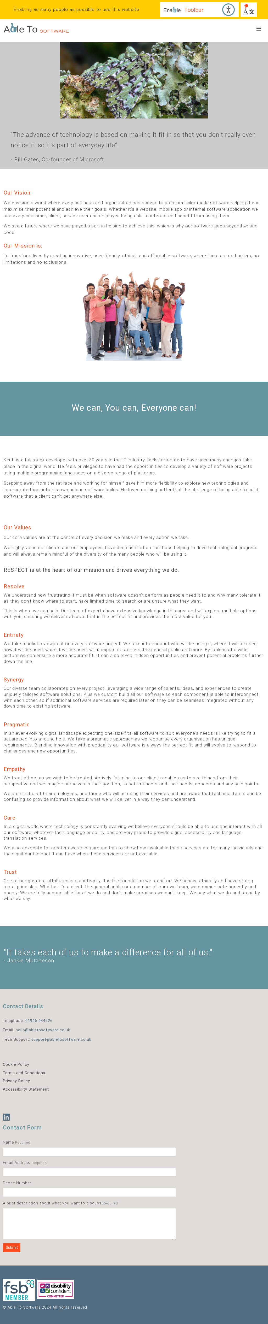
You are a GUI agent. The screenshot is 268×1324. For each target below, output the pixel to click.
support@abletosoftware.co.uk (61, 1039)
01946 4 (33, 1021)
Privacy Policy (16, 1081)
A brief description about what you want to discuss (52, 1203)
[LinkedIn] (6, 1117)
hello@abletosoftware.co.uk (43, 1030)
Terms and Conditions (24, 1073)
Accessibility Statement (26, 1089)
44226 (47, 1021)
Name (8, 1142)
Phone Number (17, 1183)
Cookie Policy (16, 1064)
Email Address (16, 1163)
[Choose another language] (249, 9)
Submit (12, 1247)
